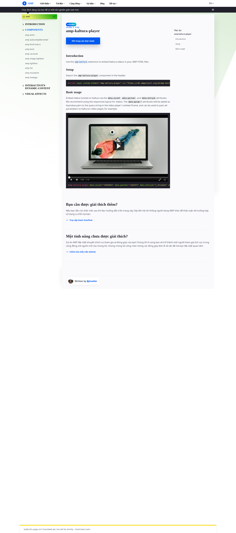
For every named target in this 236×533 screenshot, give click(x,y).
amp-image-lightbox (34, 58)
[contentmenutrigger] (193, 30)
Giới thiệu (44, 3)
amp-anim (30, 35)
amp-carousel (31, 53)
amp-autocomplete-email (36, 39)
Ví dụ (77, 27)
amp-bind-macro (33, 44)
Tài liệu (59, 3)
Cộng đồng (75, 3)
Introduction (180, 39)
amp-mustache (32, 72)
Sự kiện (90, 3)
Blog (102, 3)
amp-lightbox (31, 63)
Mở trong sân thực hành (83, 41)
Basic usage (180, 49)
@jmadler (92, 281)
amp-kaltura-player (182, 34)
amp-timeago (31, 77)
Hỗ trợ (112, 3)
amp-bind (29, 49)
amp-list (29, 68)
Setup (177, 44)
